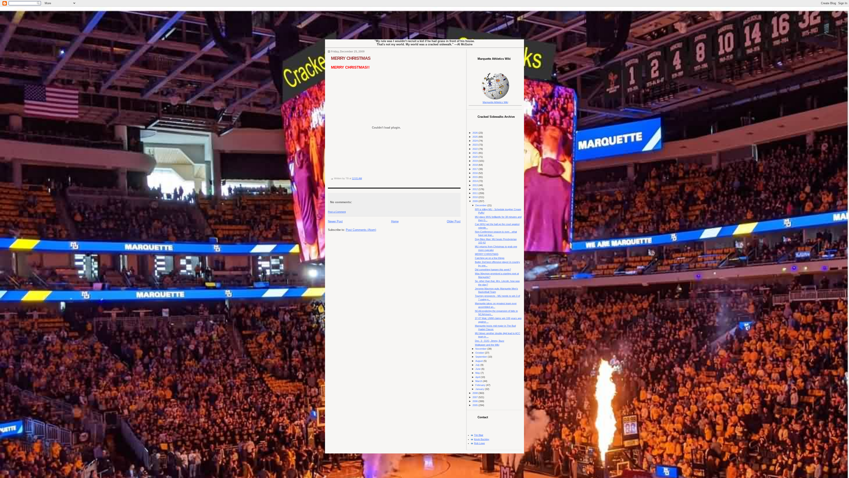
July (477, 365)
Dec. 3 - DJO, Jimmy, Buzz (489, 340)
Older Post (454, 221)
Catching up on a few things (490, 258)
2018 (475, 165)
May (478, 373)
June (478, 369)
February (480, 385)
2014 (475, 181)
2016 (475, 173)
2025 (475, 136)
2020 (475, 157)
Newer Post (335, 221)
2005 (475, 405)
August (479, 361)
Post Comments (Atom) (361, 229)
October (480, 352)
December (481, 205)
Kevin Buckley (481, 439)
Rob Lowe (479, 443)
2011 (475, 193)
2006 (475, 401)
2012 (475, 189)
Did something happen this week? (493, 269)
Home (395, 221)
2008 (475, 393)
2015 (475, 177)
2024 (475, 140)
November (481, 348)
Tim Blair (478, 435)
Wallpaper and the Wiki (487, 344)
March (479, 381)
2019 (475, 161)
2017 (475, 169)
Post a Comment (337, 211)
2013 (475, 185)
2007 (475, 397)
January (480, 389)
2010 (475, 197)
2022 (475, 149)
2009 (475, 201)
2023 (475, 144)
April (478, 377)
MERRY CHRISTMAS (350, 58)
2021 (475, 153)
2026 (475, 132)
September (481, 356)
